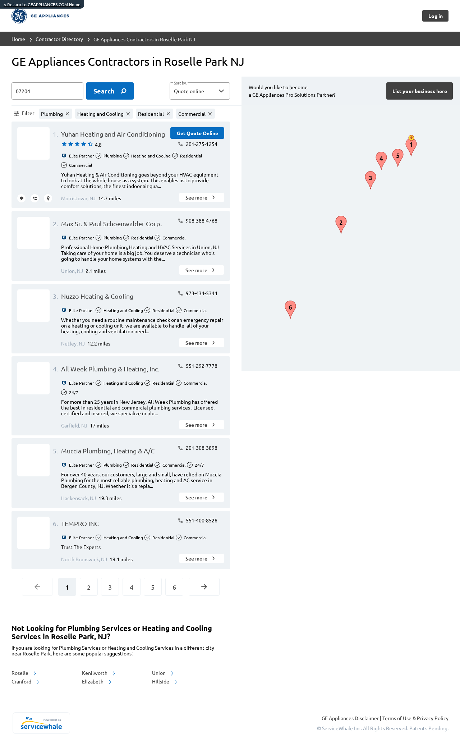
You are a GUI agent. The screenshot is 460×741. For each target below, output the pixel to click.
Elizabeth (93, 681)
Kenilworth (95, 672)
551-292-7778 (201, 365)
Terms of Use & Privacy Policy (415, 718)
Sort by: (180, 83)
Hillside (161, 681)
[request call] (35, 198)
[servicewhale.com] (41, 723)
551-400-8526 (201, 520)
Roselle (20, 672)
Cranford (22, 681)
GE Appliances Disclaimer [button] (351, 718)
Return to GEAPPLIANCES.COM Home (42, 4)
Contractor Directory (59, 39)
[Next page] (204, 587)
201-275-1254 (201, 144)
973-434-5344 (201, 293)
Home (18, 39)
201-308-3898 (201, 447)
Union (159, 672)
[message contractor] (21, 198)
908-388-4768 (201, 220)
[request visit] (48, 198)
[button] (200, 91)
